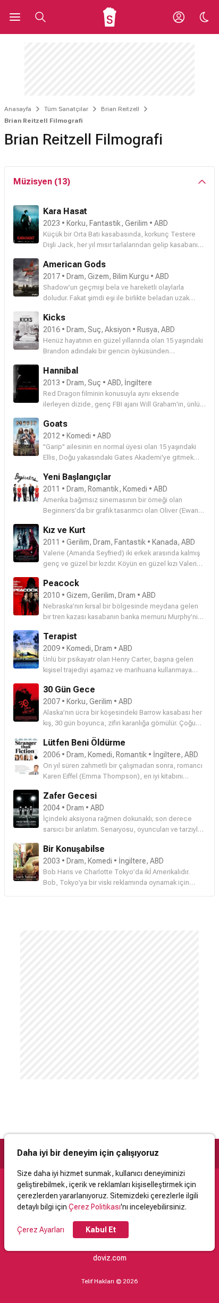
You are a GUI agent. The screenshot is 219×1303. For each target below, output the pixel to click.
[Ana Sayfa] (109, 17)
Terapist (60, 636)
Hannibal (60, 371)
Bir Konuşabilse (74, 849)
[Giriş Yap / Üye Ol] (178, 17)
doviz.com (110, 1258)
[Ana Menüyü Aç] (15, 17)
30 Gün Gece (69, 689)
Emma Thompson (109, 776)
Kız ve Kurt (64, 530)
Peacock (61, 583)
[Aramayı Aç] (40, 17)
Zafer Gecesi (70, 796)
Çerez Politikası (95, 1207)
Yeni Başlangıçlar (77, 477)
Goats (55, 424)
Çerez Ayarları (40, 1229)
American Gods (74, 264)
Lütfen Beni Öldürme (84, 743)
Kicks (54, 317)
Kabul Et (101, 1229)
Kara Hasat (65, 211)
